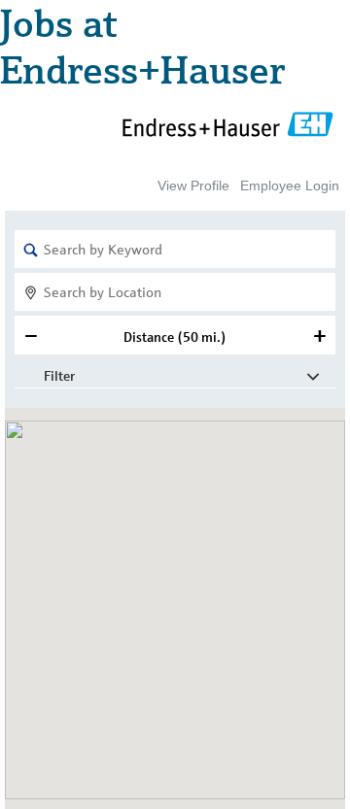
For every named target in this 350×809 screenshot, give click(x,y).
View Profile (193, 185)
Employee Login (289, 185)
